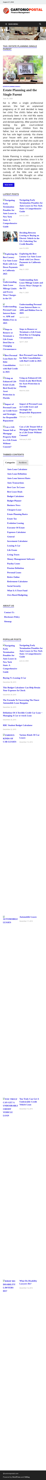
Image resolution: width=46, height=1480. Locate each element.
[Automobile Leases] (10, 917)
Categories (10, 462)
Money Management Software (21, 559)
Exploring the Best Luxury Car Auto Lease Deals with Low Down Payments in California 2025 (30, 259)
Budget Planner (14, 500)
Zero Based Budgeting (17, 595)
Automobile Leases (28, 917)
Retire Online (13, 577)
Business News (13, 505)
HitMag (27, 1477)
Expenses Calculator (16, 532)
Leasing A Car (13, 545)
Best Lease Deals (14, 492)
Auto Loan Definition (17, 474)
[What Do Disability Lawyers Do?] (10, 1281)
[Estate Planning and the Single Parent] (23, 69)
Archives (23, 462)
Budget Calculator (15, 496)
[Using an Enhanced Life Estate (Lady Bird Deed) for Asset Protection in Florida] (10, 378)
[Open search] (40, 24)
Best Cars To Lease (16, 487)
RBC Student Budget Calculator (17, 725)
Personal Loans (14, 572)
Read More (8, 184)
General (11, 536)
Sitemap (8, 621)
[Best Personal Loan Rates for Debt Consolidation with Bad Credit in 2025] (10, 355)
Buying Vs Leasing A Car (14, 678)
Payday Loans (13, 563)
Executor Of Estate (16, 527)
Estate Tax (12, 519)
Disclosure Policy (12, 617)
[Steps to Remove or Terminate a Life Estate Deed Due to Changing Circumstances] (10, 329)
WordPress (16, 1477)
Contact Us (9, 612)
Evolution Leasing (15, 523)
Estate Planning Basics (11, 86)
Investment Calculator (17, 541)
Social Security (14, 586)
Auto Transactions (15, 483)
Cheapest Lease (14, 510)
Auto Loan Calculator (17, 469)
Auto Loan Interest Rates (18, 478)
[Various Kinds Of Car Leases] (10, 735)
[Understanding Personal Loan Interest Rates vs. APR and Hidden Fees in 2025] (10, 304)
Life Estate (12, 550)
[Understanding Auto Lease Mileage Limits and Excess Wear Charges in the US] (10, 280)
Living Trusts (13, 554)
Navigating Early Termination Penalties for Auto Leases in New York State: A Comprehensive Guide (31, 206)
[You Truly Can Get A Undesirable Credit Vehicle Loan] (10, 1099)
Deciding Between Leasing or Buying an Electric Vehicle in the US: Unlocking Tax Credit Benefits (29, 238)
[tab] (10, 462)
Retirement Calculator (17, 581)
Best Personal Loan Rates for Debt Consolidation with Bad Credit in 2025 (31, 358)
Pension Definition (15, 568)
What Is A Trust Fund (17, 590)
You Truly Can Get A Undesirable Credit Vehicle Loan (29, 1102)
